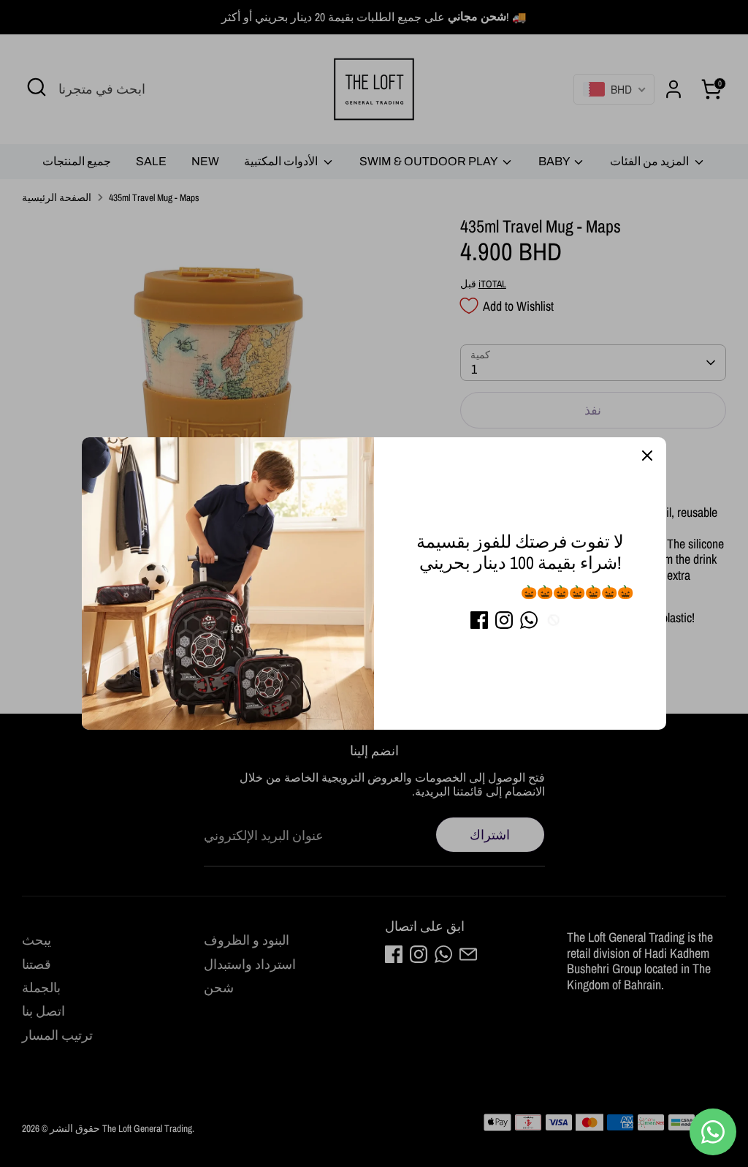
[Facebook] (479, 620)
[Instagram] (504, 620)
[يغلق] (647, 456)
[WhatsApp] (529, 620)
